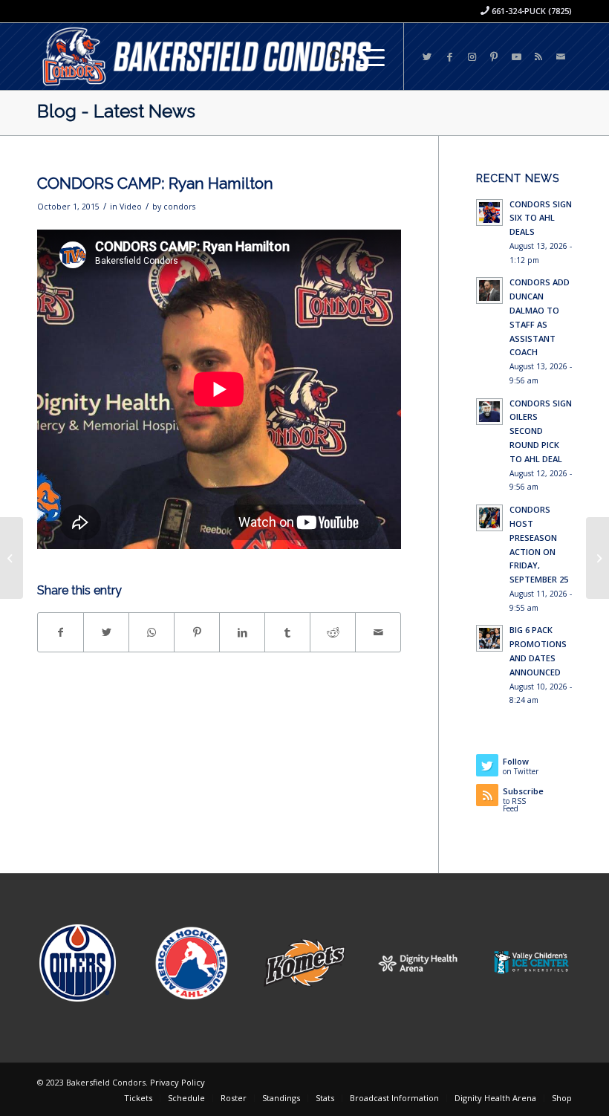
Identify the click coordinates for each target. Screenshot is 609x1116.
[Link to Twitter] (427, 56)
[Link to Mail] (561, 56)
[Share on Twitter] (106, 632)
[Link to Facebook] (449, 56)
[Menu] (364, 56)
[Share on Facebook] (60, 632)
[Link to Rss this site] (538, 56)
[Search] (329, 56)
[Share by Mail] (378, 632)
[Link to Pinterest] (494, 56)
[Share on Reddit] (332, 632)
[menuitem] (329, 56)
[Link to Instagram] (471, 56)
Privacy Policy (177, 1082)
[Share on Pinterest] (197, 632)
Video (131, 206)
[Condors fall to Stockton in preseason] (597, 558)
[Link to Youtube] (516, 56)
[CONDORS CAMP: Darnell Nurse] (11, 558)
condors (179, 206)
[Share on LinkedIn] (242, 632)
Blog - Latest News (116, 111)
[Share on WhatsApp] (151, 632)
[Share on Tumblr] (287, 632)
